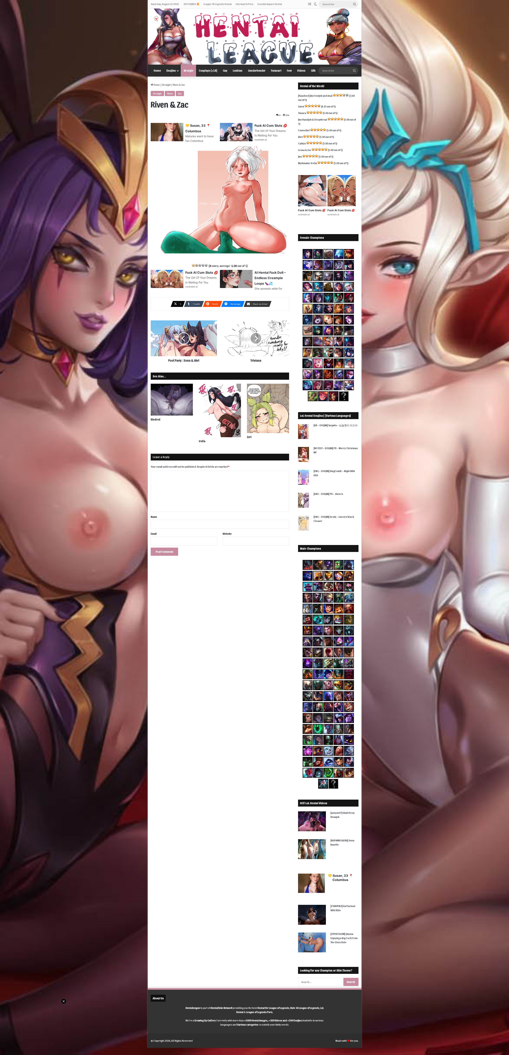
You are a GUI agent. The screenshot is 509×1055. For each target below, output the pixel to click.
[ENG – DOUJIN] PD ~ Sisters (328, 493)
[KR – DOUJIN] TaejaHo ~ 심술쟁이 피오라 (335, 425)
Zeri (249, 437)
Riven (170, 93)
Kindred (155, 419)
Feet (289, 70)
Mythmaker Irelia (307, 163)
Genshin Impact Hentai (269, 3)
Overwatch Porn (244, 3)
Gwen (301, 106)
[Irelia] (220, 410)
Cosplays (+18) (208, 70)
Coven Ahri (304, 130)
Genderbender (256, 70)
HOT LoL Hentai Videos (313, 803)
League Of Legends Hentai (217, 3)
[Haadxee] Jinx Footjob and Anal (315, 95)
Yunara (302, 112)
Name (154, 516)
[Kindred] (172, 399)
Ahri (300, 136)
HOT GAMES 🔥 (191, 3)
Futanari (276, 70)
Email (154, 533)
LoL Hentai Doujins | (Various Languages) (325, 415)
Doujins (171, 70)
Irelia (202, 441)
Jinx (300, 156)
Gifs (313, 70)
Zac (180, 93)
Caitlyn (302, 143)
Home (157, 70)
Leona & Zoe (304, 149)
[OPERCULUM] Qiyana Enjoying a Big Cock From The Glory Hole (343, 938)
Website (227, 533)
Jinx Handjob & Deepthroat (312, 119)
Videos (301, 70)
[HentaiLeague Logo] (254, 36)
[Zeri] (268, 408)
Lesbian (237, 70)
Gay (225, 70)
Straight (188, 70)
